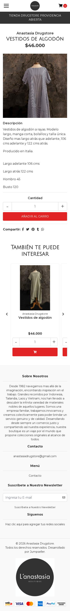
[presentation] (7, 314)
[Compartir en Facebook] (23, 229)
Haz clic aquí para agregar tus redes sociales (35, 524)
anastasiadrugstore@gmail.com (35, 456)
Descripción (12, 123)
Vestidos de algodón (35, 318)
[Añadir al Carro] (35, 352)
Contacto (35, 475)
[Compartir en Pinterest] (33, 229)
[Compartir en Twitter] (27, 229)
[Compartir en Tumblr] (38, 229)
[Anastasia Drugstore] (35, 6)
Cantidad (35, 198)
